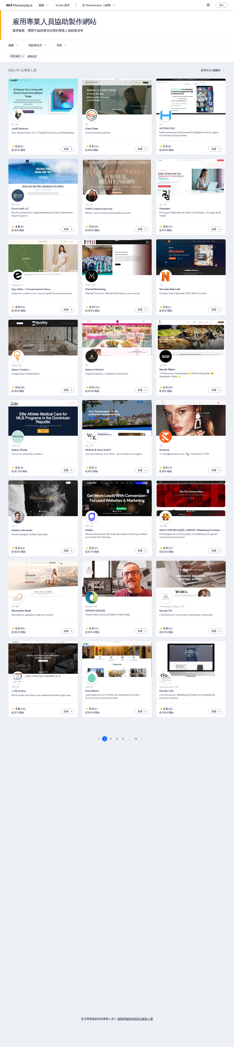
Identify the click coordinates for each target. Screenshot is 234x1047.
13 (135, 738)
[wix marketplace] (19, 5)
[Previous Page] (92, 738)
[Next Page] (141, 738)
